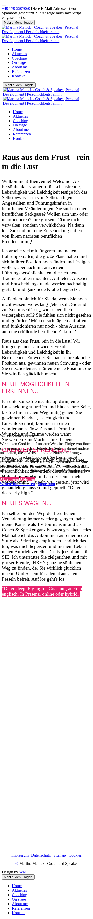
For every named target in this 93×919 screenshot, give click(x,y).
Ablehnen (27, 479)
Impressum (46, 484)
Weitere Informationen (17, 484)
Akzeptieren (9, 479)
